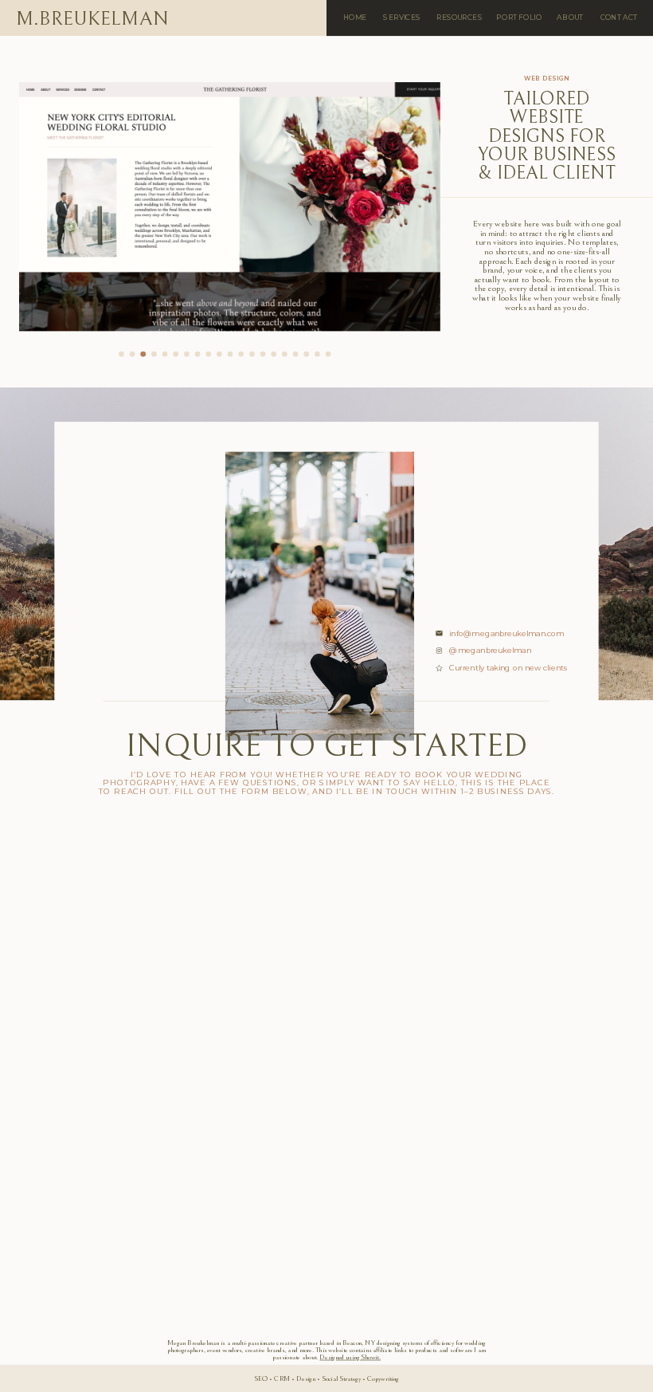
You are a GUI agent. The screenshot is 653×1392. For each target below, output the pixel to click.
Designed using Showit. (350, 1357)
